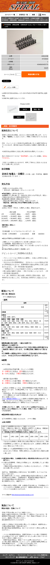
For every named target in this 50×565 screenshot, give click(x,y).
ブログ (42, 557)
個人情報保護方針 (22, 557)
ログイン (12, 555)
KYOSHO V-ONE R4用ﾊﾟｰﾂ (32, 18)
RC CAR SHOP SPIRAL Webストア (27, 563)
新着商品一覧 (23, 15)
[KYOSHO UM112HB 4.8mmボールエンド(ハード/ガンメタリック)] (25, 54)
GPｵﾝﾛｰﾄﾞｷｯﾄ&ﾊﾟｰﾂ (14, 18)
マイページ (21, 555)
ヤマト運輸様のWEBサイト (11, 398)
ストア (4, 18)
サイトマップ (9, 557)
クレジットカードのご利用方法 (37, 555)
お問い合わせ (34, 557)
